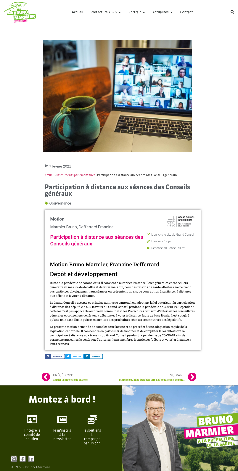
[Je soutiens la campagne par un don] (92, 419)
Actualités (160, 12)
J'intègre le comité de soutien (32, 434)
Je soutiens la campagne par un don (92, 436)
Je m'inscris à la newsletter (62, 434)
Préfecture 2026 (104, 12)
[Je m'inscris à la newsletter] (62, 419)
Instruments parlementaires (75, 175)
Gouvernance (60, 203)
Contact (186, 12)
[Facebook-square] (23, 459)
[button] (232, 12)
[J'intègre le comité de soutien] (32, 419)
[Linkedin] (31, 459)
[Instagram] (14, 459)
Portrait (134, 12)
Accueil (77, 12)
